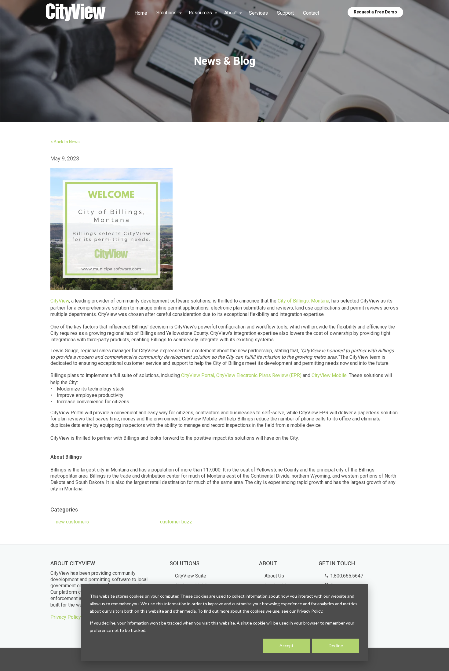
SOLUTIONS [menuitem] (184, 563)
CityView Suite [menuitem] (190, 576)
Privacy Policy (65, 617)
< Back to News (65, 141)
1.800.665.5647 (346, 576)
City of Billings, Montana (303, 301)
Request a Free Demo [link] (375, 12)
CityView (59, 301)
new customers (72, 522)
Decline (336, 645)
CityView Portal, (198, 375)
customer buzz (176, 522)
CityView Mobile (329, 375)
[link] (76, 12)
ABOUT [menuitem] (268, 563)
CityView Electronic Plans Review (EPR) (258, 375)
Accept (286, 645)
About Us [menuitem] (274, 576)
